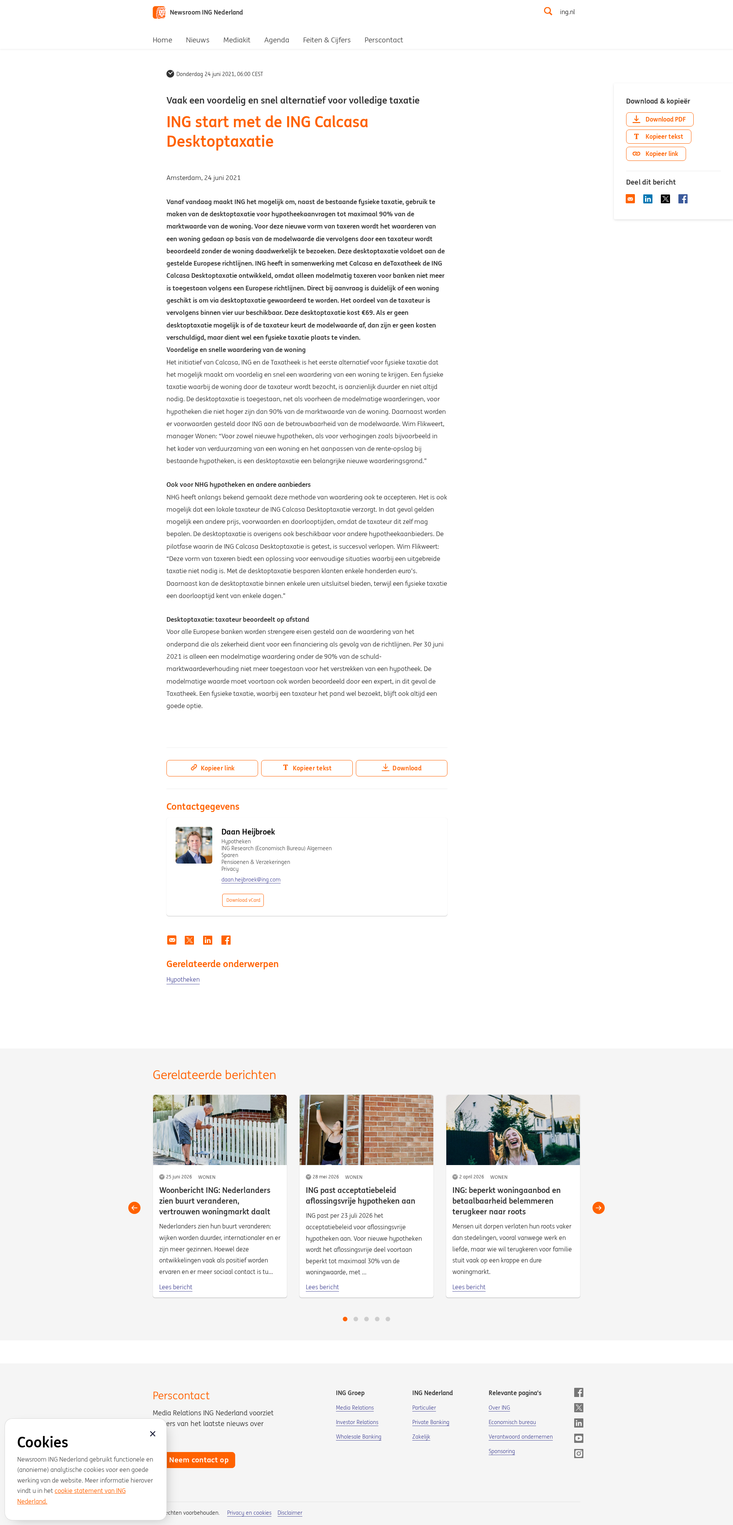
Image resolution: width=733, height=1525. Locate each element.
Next (599, 1208)
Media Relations (355, 1407)
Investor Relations (357, 1422)
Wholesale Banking (358, 1436)
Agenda (276, 39)
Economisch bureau (512, 1422)
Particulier (424, 1407)
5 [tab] (388, 1319)
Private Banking (430, 1422)
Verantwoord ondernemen (521, 1436)
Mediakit (236, 39)
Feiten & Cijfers (327, 39)
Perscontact (384, 39)
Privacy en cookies (249, 1512)
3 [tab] (366, 1319)
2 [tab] (356, 1319)
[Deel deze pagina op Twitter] (189, 940)
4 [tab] (377, 1319)
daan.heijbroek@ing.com (251, 879)
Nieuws (198, 39)
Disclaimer (290, 1512)
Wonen (207, 1177)
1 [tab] (345, 1319)
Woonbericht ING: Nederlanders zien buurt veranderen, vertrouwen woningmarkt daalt (214, 1200)
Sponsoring (502, 1451)
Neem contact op (199, 1459)
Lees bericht (175, 1287)
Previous (134, 1208)
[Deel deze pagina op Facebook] (226, 940)
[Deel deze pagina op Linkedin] (208, 940)
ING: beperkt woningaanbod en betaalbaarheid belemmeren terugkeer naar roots (506, 1200)
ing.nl (567, 12)
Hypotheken (183, 979)
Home (162, 39)
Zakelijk (421, 1436)
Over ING (499, 1407)
